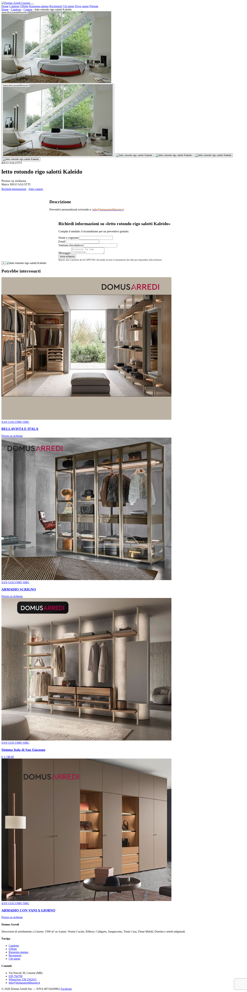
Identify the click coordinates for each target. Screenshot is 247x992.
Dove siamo (82, 6)
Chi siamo (68, 6)
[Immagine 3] (173, 155)
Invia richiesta (67, 256)
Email (61, 241)
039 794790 (15, 976)
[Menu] (32, 4)
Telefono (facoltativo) (70, 245)
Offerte (24, 6)
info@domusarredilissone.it (24, 982)
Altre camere (35, 189)
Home (4, 6)
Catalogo (14, 6)
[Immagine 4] (213, 155)
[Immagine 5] (20, 159)
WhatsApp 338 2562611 (23, 979)
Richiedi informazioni (13, 189)
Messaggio (64, 252)
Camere (28, 9)
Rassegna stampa (39, 6)
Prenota (94, 6)
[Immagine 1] (57, 120)
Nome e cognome (68, 237)
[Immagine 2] (134, 155)
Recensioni (55, 6)
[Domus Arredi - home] (16, 3)
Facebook (66, 988)
